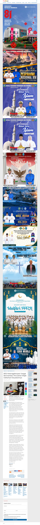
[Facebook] (15, 470)
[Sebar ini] (26, 384)
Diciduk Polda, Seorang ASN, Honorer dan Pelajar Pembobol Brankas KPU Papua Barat (20, 476)
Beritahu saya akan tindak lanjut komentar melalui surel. (12, 516)
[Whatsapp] (26, 394)
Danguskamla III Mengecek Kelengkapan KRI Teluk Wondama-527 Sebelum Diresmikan (12, 476)
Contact (29, 400)
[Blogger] (21, 470)
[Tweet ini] (26, 386)
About (35, 399)
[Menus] (36, 1)
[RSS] (10, 472)
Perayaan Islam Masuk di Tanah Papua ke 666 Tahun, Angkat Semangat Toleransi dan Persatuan (15, 490)
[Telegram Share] (26, 391)
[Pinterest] (19, 470)
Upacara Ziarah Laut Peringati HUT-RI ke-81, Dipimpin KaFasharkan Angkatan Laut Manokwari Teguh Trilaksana (10, 490)
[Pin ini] (26, 389)
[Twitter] (17, 470)
